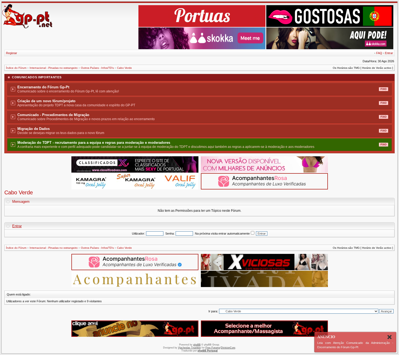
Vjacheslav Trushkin (189, 347)
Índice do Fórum (16, 67)
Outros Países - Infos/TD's (97, 67)
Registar (11, 53)
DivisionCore (228, 347)
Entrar (389, 53)
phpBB (197, 344)
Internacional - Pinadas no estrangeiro (54, 67)
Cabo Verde (124, 67)
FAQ (379, 53)
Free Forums (212, 347)
